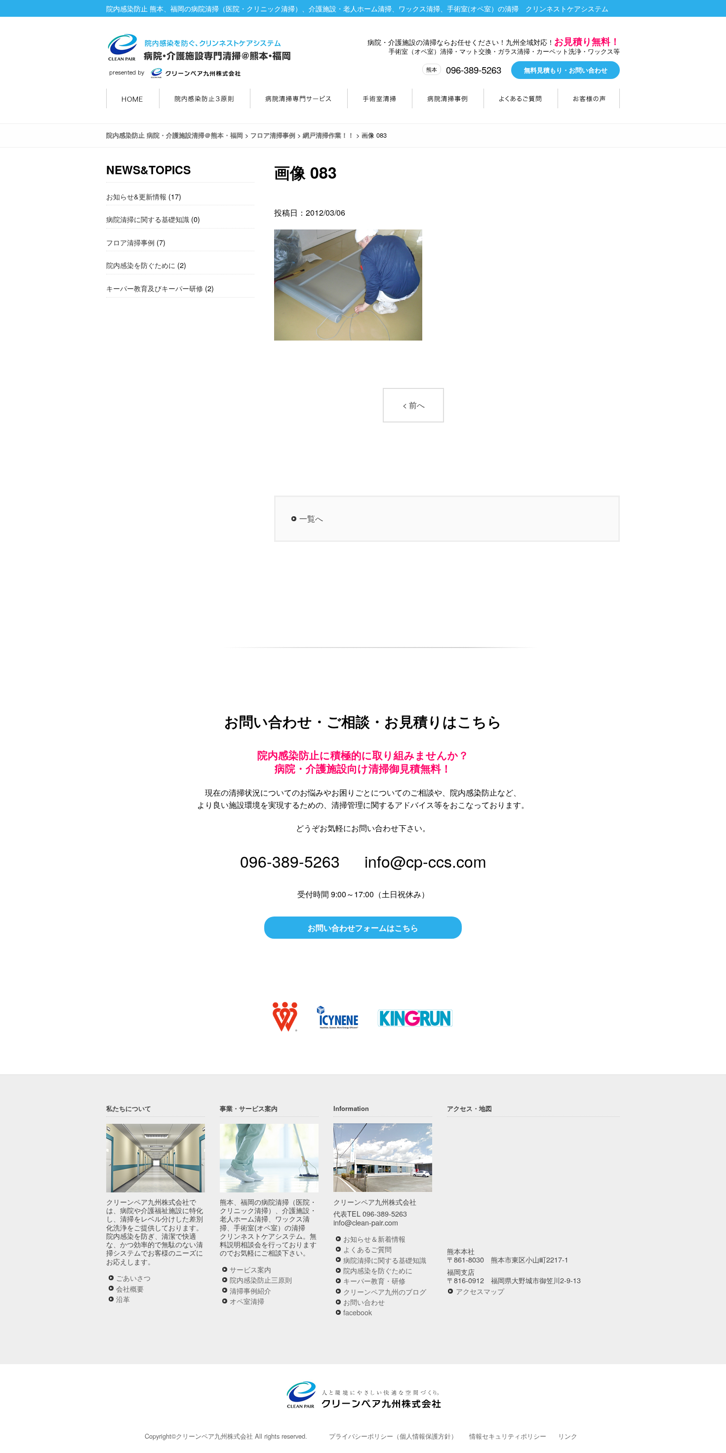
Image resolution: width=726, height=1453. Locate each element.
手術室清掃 (379, 98)
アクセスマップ (480, 1291)
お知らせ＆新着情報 (374, 1238)
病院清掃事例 (448, 98)
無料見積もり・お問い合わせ (565, 70)
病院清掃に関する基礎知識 (147, 219)
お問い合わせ (364, 1302)
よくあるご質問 (521, 98)
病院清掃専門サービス (298, 98)
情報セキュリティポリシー (507, 1436)
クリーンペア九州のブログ (384, 1291)
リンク (567, 1436)
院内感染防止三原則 (261, 1279)
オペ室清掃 (247, 1301)
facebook (357, 1312)
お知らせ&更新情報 (136, 196)
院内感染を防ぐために (140, 265)
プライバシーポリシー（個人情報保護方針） (393, 1436)
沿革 (123, 1299)
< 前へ (414, 405)
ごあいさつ (133, 1277)
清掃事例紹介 (250, 1290)
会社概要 (130, 1288)
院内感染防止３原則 (204, 98)
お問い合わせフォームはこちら (363, 927)
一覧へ (311, 518)
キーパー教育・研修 (374, 1280)
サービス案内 (250, 1269)
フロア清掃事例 (130, 242)
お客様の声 (589, 98)
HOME (132, 98)
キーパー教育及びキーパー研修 (154, 288)
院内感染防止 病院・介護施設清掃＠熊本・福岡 (199, 51)
